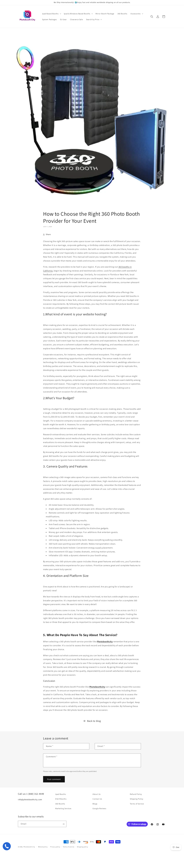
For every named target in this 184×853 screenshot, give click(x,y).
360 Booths (60, 804)
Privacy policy (55, 847)
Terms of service (68, 847)
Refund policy (43, 847)
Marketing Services (63, 808)
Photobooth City (29, 847)
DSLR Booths (61, 799)
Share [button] (48, 234)
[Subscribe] (63, 824)
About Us (97, 794)
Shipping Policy (136, 799)
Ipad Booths (60, 794)
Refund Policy (136, 794)
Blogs (95, 804)
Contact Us (97, 799)
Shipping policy (82, 847)
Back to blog (94, 720)
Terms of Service (137, 804)
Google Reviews (99, 808)
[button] (51, 13)
